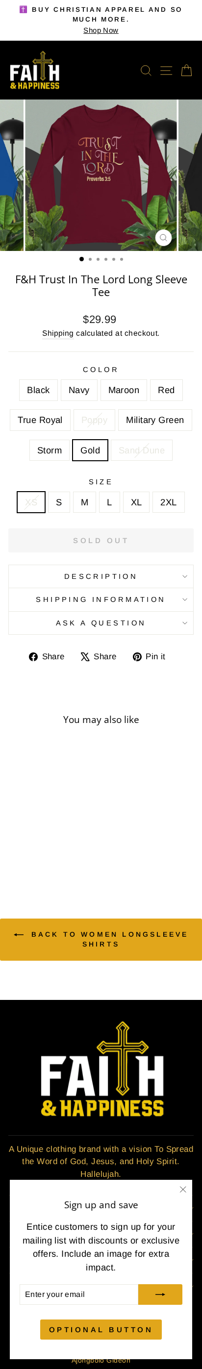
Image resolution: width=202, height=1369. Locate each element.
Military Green (155, 420)
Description (101, 576)
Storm (49, 450)
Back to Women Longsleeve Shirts (108, 939)
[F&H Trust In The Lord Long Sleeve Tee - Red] (49, 850)
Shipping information (101, 599)
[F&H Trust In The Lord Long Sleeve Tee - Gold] (49, 860)
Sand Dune (142, 450)
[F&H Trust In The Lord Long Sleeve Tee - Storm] (38, 860)
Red (166, 390)
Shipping (58, 333)
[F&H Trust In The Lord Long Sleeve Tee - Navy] (26, 850)
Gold (90, 450)
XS (31, 502)
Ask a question (101, 623)
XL (136, 502)
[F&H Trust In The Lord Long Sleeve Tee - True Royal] (60, 850)
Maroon (124, 390)
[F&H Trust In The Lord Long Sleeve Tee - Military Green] (26, 860)
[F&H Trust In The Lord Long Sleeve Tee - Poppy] (72, 850)
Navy (79, 390)
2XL (168, 502)
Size (101, 482)
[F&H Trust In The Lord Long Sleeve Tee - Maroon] (38, 850)
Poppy (94, 420)
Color (101, 369)
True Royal (40, 420)
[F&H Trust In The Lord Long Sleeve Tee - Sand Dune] (60, 860)
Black (38, 390)
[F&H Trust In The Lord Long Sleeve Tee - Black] (15, 850)
